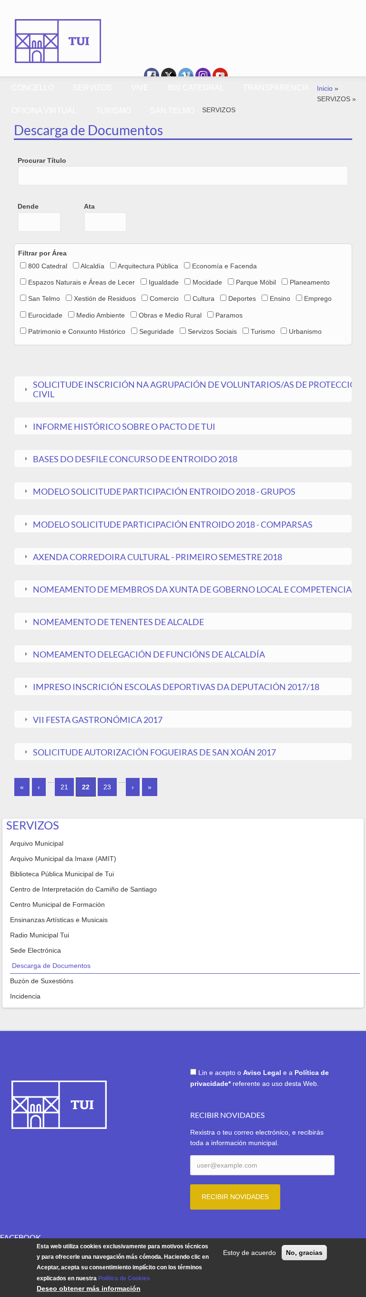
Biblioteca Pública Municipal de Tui (62, 874)
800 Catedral (47, 266)
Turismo (263, 331)
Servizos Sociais (212, 331)
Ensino (280, 298)
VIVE (140, 88)
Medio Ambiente (100, 315)
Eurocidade (45, 315)
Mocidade (207, 282)
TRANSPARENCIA (276, 88)
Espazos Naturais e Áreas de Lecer (81, 282)
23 (107, 787)
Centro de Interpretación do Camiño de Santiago (83, 889)
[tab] (183, 389)
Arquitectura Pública (148, 266)
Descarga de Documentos (51, 965)
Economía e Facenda (224, 266)
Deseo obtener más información (89, 1288)
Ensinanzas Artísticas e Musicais (59, 920)
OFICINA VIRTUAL (44, 110)
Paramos (229, 315)
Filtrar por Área (42, 253)
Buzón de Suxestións (41, 981)
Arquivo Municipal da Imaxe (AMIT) (63, 858)
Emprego (318, 298)
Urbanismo (305, 331)
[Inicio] (58, 34)
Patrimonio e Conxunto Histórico (76, 331)
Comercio (164, 298)
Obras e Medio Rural (170, 315)
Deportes (242, 298)
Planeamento (310, 282)
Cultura (203, 298)
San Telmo (44, 298)
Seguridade (156, 331)
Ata (89, 206)
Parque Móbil (256, 282)
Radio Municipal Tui (39, 935)
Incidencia (25, 996)
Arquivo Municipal (36, 843)
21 (64, 787)
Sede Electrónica (35, 950)
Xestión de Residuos (105, 298)
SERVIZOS (92, 88)
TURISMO (113, 110)
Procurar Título (42, 160)
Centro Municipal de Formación (57, 904)
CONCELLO (32, 88)
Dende (28, 206)
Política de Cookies (124, 1278)
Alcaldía (92, 266)
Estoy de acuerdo (249, 1252)
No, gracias (304, 1252)
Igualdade (164, 282)
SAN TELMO (172, 110)
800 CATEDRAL (196, 88)
